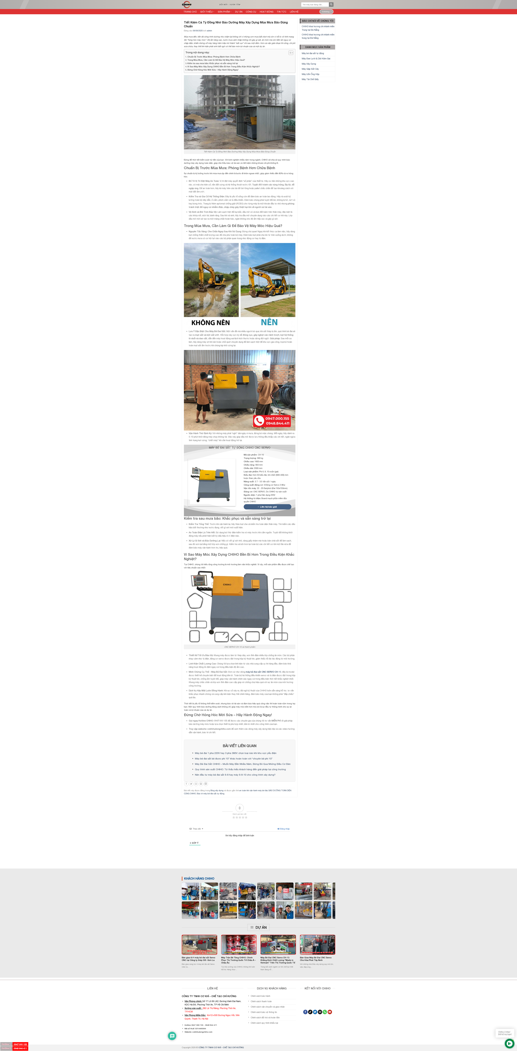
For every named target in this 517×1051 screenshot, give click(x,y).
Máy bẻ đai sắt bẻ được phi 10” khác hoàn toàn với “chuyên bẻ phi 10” (234, 758)
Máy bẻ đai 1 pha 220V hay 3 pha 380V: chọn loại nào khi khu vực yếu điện (235, 753)
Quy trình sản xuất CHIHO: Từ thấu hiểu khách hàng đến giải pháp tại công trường (240, 769)
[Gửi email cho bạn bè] (196, 784)
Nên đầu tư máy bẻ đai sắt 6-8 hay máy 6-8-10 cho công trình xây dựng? (235, 774)
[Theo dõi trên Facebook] (305, 1012)
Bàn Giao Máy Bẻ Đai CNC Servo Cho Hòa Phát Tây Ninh (315, 958)
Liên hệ (294, 11)
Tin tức (281, 11)
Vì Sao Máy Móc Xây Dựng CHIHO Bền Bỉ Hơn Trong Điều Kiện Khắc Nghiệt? (223, 66)
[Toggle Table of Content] (290, 52)
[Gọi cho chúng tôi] (325, 1012)
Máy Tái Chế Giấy (310, 79)
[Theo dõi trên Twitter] (315, 1012)
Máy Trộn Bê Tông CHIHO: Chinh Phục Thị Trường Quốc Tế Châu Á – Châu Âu (238, 960)
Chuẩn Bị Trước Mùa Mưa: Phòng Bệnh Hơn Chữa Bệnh (214, 57)
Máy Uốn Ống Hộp (310, 74)
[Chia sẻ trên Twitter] (191, 784)
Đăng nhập (285, 829)
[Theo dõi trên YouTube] (330, 1012)
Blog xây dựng (217, 790)
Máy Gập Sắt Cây (310, 69)
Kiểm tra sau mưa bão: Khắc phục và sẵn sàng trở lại (212, 63)
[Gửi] (331, 4)
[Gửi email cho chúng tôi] (320, 1012)
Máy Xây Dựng (309, 64)
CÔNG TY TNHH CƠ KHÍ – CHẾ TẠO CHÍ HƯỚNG (221, 1047)
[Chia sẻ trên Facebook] (186, 784)
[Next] (338, 946)
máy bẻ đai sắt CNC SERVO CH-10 (263, 671)
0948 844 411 (20, 1048)
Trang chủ (190, 11)
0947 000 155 (20, 1044)
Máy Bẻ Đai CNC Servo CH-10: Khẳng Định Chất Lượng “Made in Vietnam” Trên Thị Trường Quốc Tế (278, 960)
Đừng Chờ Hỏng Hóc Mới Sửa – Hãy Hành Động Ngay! (212, 70)
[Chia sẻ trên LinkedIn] (206, 784)
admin (209, 31)
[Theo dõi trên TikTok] (310, 1012)
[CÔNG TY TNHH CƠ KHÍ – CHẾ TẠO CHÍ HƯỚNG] (198, 4)
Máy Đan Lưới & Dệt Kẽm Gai (316, 58)
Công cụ (251, 11)
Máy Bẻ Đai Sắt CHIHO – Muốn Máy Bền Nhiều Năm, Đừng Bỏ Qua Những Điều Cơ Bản (243, 764)
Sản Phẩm (224, 11)
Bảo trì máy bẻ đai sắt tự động (210, 794)
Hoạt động (266, 11)
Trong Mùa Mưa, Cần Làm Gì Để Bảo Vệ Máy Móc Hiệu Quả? (216, 60)
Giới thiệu (206, 11)
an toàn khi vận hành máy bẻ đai (253, 790)
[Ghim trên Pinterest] (201, 784)
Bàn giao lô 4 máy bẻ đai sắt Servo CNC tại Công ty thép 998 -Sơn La (198, 958)
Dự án (238, 11)
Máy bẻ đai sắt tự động (313, 53)
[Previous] (178, 946)
